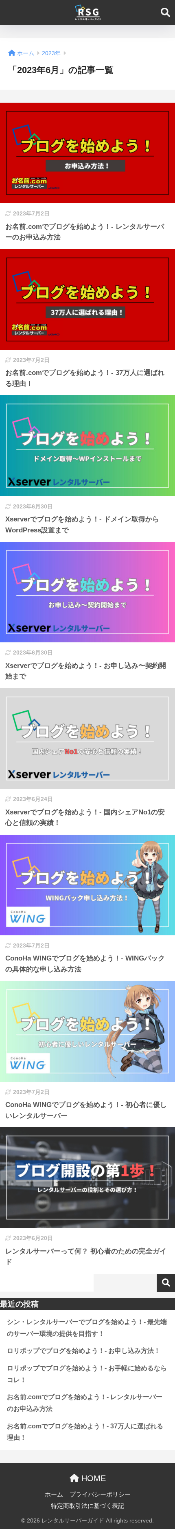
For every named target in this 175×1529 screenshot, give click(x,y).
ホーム (54, 1494)
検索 (166, 1283)
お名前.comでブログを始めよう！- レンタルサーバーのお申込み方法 (84, 1402)
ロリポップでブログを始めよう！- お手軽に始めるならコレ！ (87, 1374)
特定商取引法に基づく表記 (87, 1506)
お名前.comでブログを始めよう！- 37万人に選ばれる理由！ (85, 1432)
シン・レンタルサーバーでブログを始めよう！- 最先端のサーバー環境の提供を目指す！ (87, 1327)
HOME (92, 1478)
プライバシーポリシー (100, 1494)
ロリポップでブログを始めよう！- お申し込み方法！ (83, 1350)
